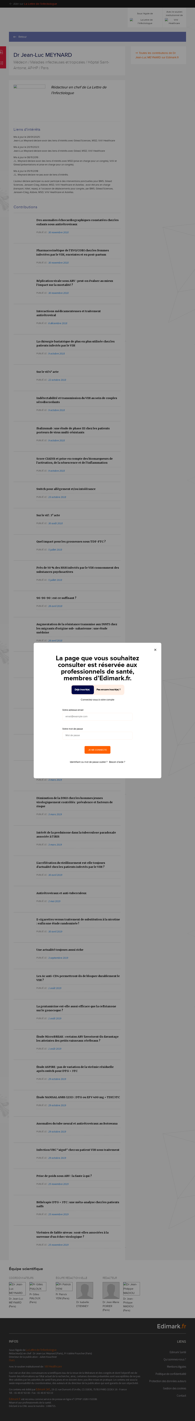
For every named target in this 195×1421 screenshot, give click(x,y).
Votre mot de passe (72, 728)
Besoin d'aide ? (117, 762)
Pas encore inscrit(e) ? (109, 689)
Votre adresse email (72, 710)
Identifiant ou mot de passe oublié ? (88, 762)
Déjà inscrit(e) (82, 689)
